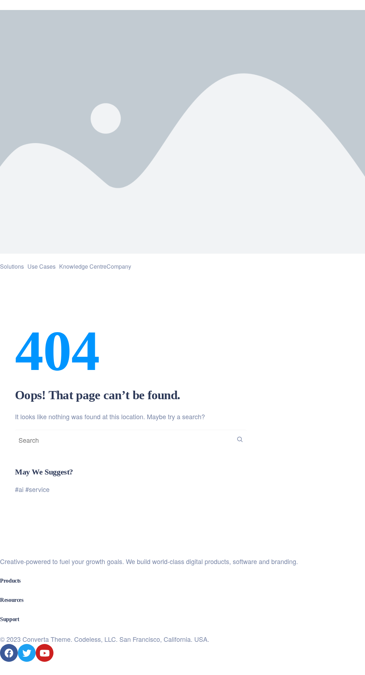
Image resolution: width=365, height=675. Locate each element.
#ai (19, 489)
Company (119, 266)
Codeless (87, 639)
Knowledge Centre (83, 266)
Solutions (12, 266)
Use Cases (41, 266)
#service (37, 489)
